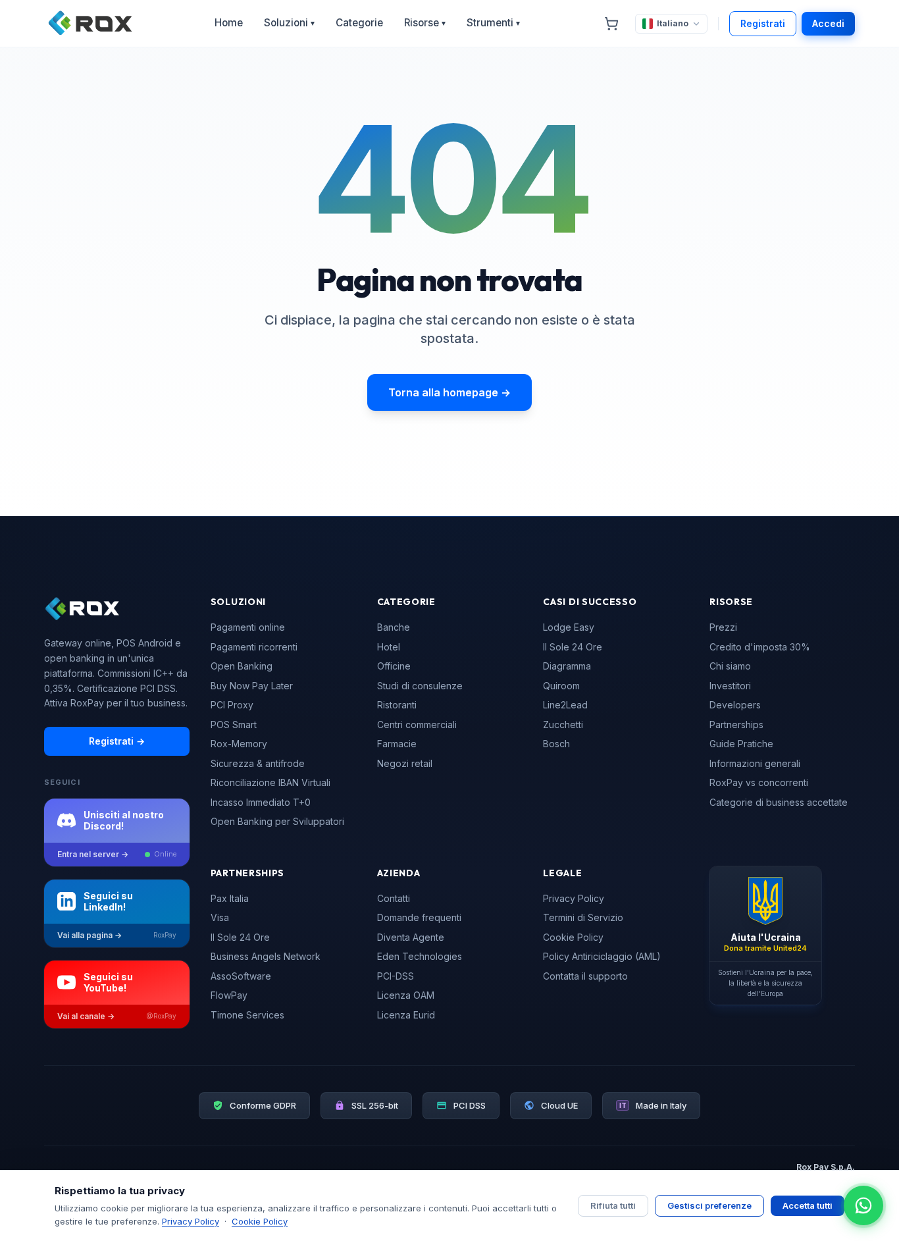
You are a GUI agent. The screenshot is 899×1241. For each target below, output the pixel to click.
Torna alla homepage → (449, 392)
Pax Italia (230, 898)
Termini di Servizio (583, 917)
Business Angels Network (266, 956)
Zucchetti (563, 724)
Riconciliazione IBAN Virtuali (270, 782)
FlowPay (229, 995)
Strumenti (493, 22)
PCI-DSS (395, 976)
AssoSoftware (241, 976)
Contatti (393, 898)
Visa (220, 917)
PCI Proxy (232, 704)
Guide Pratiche (741, 743)
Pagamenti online (248, 627)
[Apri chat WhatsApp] (863, 1205)
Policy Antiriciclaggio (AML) (602, 956)
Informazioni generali (754, 763)
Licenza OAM (405, 995)
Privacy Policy (573, 898)
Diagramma (567, 666)
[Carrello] (611, 24)
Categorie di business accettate (778, 802)
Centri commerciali (417, 724)
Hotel (388, 646)
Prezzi (723, 627)
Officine (394, 666)
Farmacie (397, 743)
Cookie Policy (573, 937)
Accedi (828, 23)
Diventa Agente (410, 937)
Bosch (556, 743)
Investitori (730, 685)
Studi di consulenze (420, 685)
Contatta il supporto (585, 976)
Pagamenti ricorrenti (254, 646)
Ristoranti (397, 704)
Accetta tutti (808, 1205)
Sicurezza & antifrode (258, 763)
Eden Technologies (419, 956)
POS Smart (234, 724)
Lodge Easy (568, 627)
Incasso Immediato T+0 (261, 802)
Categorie (359, 22)
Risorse (425, 22)
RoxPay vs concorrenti (758, 782)
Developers (735, 704)
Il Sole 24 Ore (572, 646)
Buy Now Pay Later (252, 685)
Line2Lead (565, 704)
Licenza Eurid (406, 1014)
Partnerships (736, 724)
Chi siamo (730, 666)
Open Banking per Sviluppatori (277, 821)
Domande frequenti (419, 917)
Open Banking (241, 666)
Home (229, 22)
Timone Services (247, 1014)
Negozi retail (404, 763)
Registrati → (117, 741)
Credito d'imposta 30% (759, 646)
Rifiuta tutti (613, 1205)
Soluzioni (289, 22)
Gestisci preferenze (709, 1205)
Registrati (762, 23)
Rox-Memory (239, 743)
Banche (393, 627)
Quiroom (561, 685)
